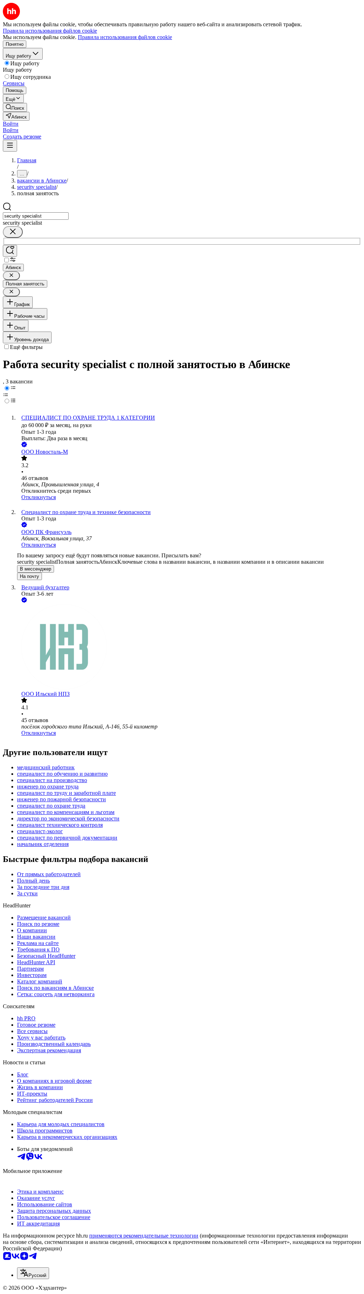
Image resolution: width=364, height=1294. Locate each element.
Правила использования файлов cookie (125, 37)
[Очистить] (13, 232)
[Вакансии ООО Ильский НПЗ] (189, 647)
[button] (10, 124)
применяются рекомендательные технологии (143, 1236)
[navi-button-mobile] (10, 146)
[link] (15, 107)
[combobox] (36, 216)
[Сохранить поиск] (10, 251)
